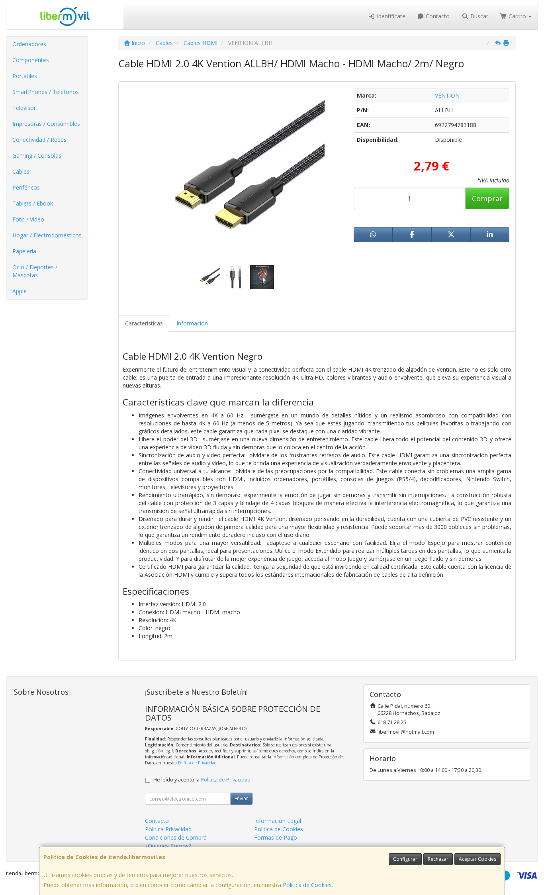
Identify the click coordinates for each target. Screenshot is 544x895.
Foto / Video (28, 219)
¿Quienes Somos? (168, 846)
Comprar (487, 198)
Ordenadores (29, 44)
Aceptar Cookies (477, 859)
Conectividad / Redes (39, 139)
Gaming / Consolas (36, 155)
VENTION (447, 95)
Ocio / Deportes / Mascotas (34, 271)
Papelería (24, 251)
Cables (20, 171)
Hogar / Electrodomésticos (47, 235)
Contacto (437, 16)
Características (144, 323)
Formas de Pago (275, 837)
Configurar (405, 859)
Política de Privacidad (197, 763)
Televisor (24, 108)
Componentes (30, 60)
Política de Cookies (307, 885)
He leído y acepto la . (202, 779)
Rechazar (438, 859)
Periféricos (26, 187)
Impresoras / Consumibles (46, 123)
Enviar (241, 798)
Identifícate (390, 16)
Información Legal (277, 820)
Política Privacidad (168, 829)
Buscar (478, 16)
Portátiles (24, 76)
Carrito (517, 16)
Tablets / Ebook (32, 203)
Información (192, 323)
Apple (19, 291)
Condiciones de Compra (176, 837)
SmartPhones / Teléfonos (45, 92)
